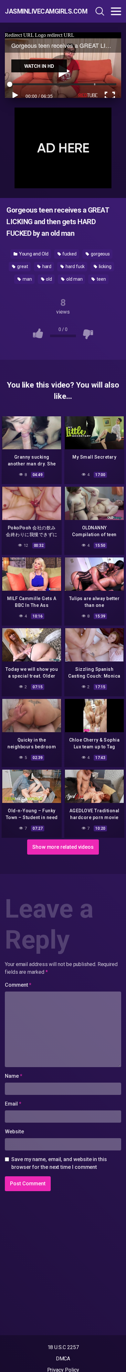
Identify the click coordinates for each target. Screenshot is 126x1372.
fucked (69, 253)
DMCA (63, 1359)
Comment (18, 985)
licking (104, 266)
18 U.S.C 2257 (63, 1347)
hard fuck (75, 266)
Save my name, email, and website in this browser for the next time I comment (59, 1163)
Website (14, 1131)
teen (101, 279)
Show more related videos (63, 847)
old (48, 279)
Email (13, 1104)
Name (13, 1076)
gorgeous (100, 253)
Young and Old (33, 253)
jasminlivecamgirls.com (40, 11)
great (22, 266)
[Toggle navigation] (116, 11)
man (27, 279)
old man (73, 279)
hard (46, 266)
